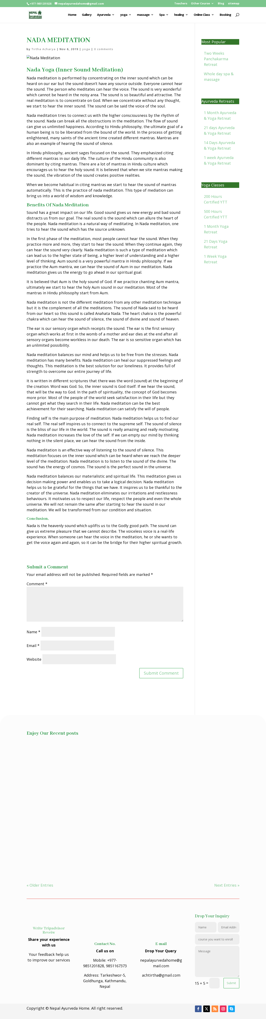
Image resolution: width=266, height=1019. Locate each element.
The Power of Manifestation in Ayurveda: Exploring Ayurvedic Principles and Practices (111, 804)
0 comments (103, 49)
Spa (161, 15)
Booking (225, 15)
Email (33, 645)
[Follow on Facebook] (198, 1008)
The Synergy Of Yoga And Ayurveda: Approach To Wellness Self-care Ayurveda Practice (112, 758)
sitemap (233, 3)
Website (34, 659)
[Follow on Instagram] (223, 1008)
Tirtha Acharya (44, 49)
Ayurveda (103, 15)
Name (33, 631)
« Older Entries (40, 885)
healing (179, 15)
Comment (37, 583)
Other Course (200, 3)
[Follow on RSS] (215, 1008)
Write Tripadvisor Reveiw (49, 930)
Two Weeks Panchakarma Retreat (216, 59)
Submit (231, 983)
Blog (221, 3)
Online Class (202, 15)
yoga (123, 15)
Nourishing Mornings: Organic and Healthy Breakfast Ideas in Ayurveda (98, 850)
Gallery (86, 15)
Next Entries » (226, 885)
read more (40, 770)
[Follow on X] (206, 1008)
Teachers (180, 3)
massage (143, 15)
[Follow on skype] (231, 1008)
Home (72, 15)
